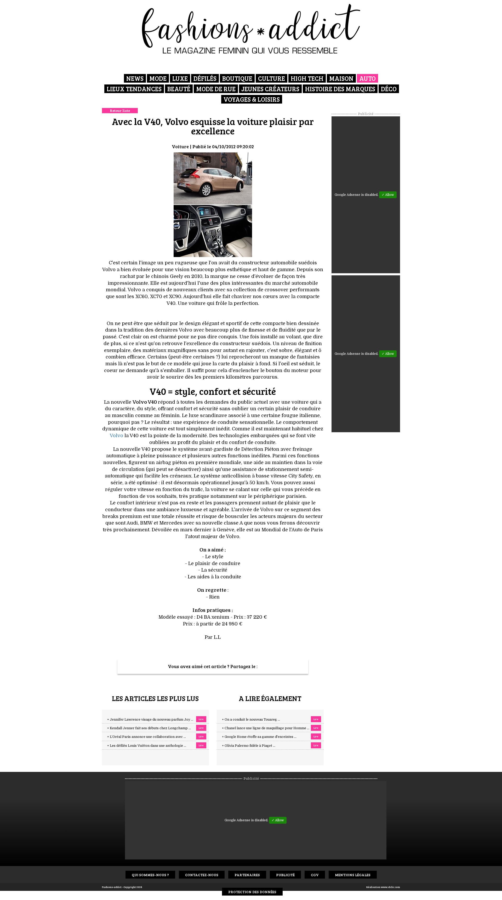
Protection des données (252, 891)
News (135, 78)
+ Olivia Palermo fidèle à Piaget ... (248, 746)
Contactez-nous (201, 874)
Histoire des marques (340, 88)
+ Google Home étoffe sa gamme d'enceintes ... (259, 737)
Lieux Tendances (134, 88)
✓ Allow (388, 195)
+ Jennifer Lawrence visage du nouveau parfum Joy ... (150, 719)
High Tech (307, 78)
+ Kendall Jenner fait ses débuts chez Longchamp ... (149, 728)
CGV (315, 874)
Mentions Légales (352, 874)
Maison (341, 78)
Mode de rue (216, 88)
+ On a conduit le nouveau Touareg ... (251, 719)
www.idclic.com (390, 887)
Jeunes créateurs (270, 88)
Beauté (178, 88)
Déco (389, 88)
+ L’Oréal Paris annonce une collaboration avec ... (146, 737)
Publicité (285, 874)
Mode (158, 78)
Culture (271, 78)
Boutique (237, 78)
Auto (367, 78)
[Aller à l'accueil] (251, 29)
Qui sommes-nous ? (150, 874)
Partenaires (247, 874)
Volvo (116, 435)
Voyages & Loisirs (252, 99)
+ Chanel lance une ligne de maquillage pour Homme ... (265, 728)
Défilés (204, 78)
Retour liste (120, 110)
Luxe (180, 78)
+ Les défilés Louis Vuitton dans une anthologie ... (146, 746)
